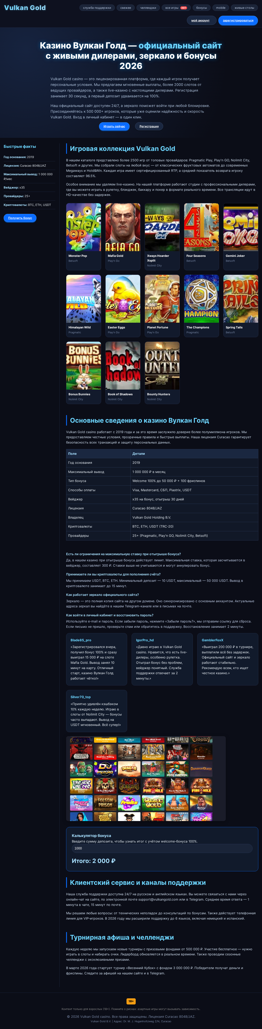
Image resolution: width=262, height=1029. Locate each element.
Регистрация (149, 126)
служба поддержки (97, 7)
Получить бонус (20, 218)
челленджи (148, 7)
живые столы (244, 7)
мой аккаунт (200, 20)
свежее (125, 7)
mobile (220, 7)
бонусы (201, 7)
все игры (175, 7)
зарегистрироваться (238, 20)
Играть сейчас (114, 126)
